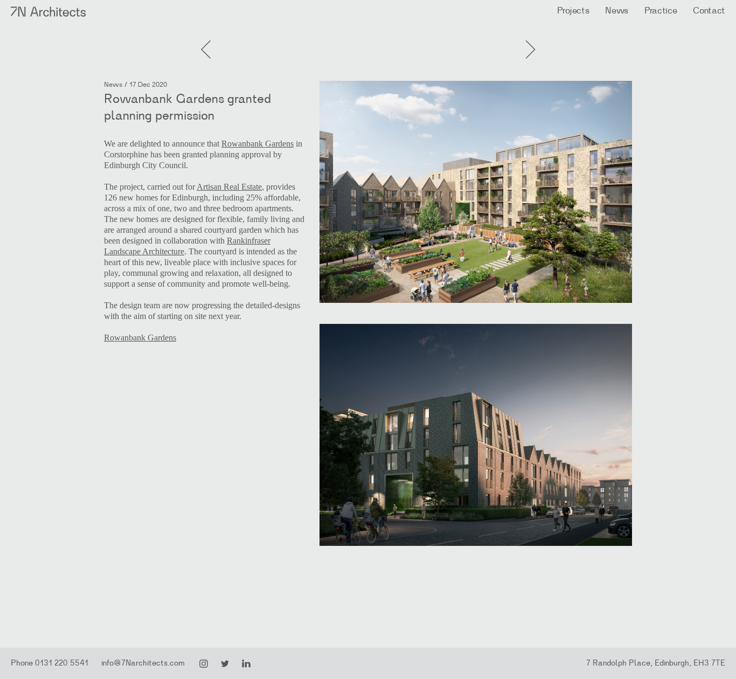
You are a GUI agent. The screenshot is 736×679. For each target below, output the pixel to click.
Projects (573, 10)
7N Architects (49, 11)
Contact (709, 10)
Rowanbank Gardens (257, 143)
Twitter (225, 664)
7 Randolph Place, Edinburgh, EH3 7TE (655, 663)
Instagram (203, 664)
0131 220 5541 (61, 663)
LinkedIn (246, 664)
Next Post (206, 37)
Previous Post (529, 37)
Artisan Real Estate (229, 186)
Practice (660, 10)
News (616, 10)
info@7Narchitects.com (143, 663)
